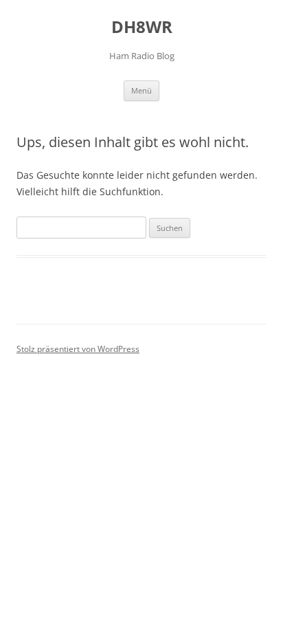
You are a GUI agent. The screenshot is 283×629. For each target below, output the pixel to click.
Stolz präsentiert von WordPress (77, 349)
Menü (141, 90)
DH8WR (141, 27)
